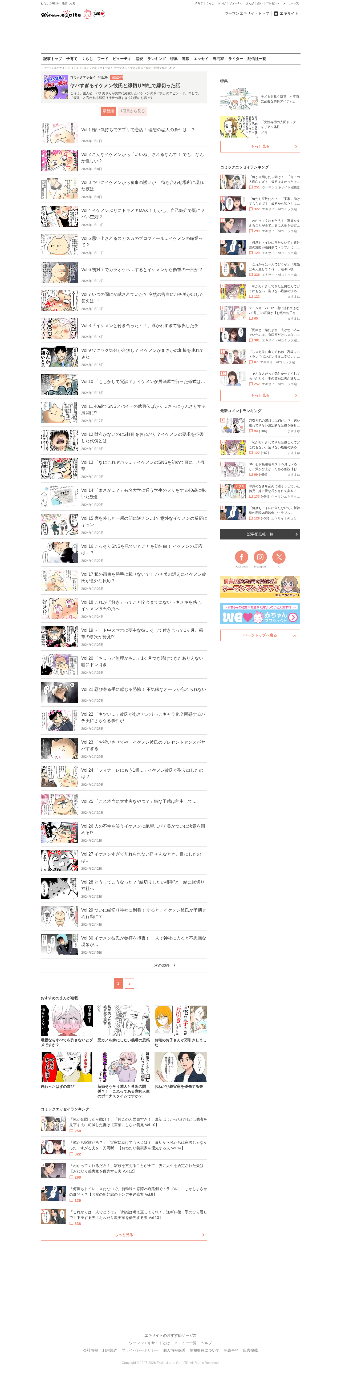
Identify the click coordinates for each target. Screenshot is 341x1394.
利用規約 (109, 1350)
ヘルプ (206, 1343)
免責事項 (231, 1350)
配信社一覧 (256, 59)
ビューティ (235, 3)
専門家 (218, 59)
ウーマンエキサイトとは (149, 1343)
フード (102, 59)
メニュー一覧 (291, 3)
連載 (185, 59)
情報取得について (205, 1350)
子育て (199, 3)
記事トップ (52, 59)
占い (260, 3)
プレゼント (272, 3)
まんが (250, 3)
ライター (235, 59)
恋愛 (139, 59)
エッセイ (201, 59)
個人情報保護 (174, 1350)
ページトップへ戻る (260, 635)
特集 (174, 59)
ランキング (156, 59)
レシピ (222, 3)
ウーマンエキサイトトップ (247, 13)
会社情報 (90, 1350)
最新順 (108, 111)
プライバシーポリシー (140, 1350)
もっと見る (124, 1234)
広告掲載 (250, 1350)
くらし (210, 3)
